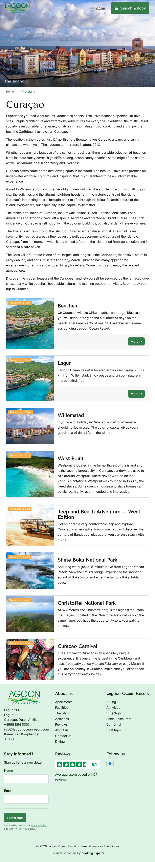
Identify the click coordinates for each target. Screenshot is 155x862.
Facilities (61, 707)
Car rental (113, 724)
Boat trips (113, 730)
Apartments (63, 702)
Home (10, 91)
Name (8, 770)
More (134, 341)
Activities (62, 719)
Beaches (67, 306)
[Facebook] (110, 763)
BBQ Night (114, 713)
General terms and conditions (100, 846)
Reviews (61, 724)
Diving (60, 741)
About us (61, 730)
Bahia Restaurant (118, 719)
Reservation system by (77, 853)
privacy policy (39, 825)
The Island (62, 713)
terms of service (18, 828)
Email (8, 791)
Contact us (63, 736)
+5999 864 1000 (16, 724)
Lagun (65, 363)
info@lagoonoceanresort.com (26, 729)
